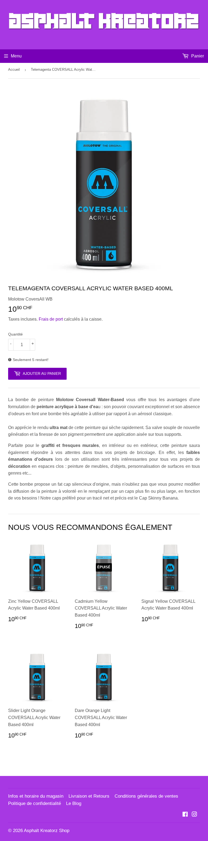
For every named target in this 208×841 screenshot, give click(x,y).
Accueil (14, 69)
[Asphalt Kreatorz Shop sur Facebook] (185, 815)
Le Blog (73, 803)
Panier (197, 56)
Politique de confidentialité (34, 803)
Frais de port (51, 319)
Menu (16, 56)
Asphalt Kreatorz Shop (46, 830)
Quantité (15, 334)
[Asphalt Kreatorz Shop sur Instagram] (194, 815)
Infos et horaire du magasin (35, 796)
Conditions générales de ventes (146, 796)
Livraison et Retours (89, 796)
